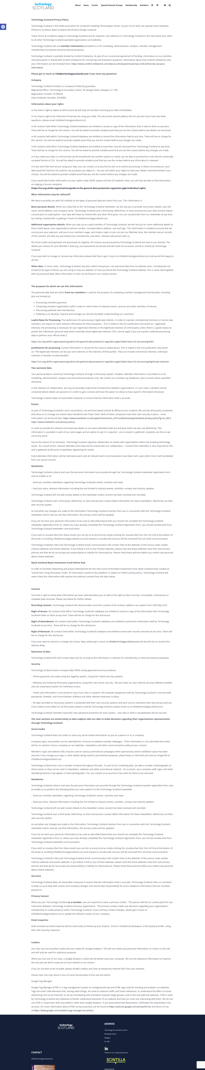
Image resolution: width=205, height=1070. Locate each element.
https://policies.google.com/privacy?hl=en (130, 1006)
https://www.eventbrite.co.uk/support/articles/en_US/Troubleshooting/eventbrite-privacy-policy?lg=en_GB (116, 418)
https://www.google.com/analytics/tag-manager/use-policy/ (63, 1010)
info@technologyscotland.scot (124, 641)
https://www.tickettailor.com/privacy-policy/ (53, 422)
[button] (3, 27)
